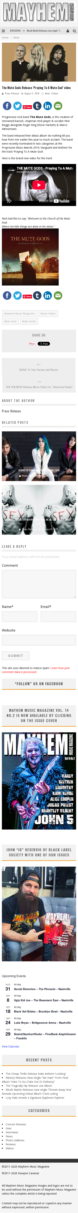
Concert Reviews (16, 1124)
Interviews (12, 1132)
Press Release (12, 93)
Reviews (11, 1144)
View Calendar (10, 1046)
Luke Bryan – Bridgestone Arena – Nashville (42, 1022)
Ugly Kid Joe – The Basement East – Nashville (43, 1000)
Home (5, 37)
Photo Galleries (15, 1140)
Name (7, 606)
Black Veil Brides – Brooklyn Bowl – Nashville (43, 1011)
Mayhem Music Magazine (19, 313)
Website (8, 630)
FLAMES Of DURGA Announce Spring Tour (39, 470)
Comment (10, 565)
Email (46, 606)
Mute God (10, 321)
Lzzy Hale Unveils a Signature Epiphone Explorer (35, 1097)
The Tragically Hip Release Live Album (29, 1085)
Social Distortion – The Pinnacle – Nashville (42, 989)
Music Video (48, 313)
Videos (54, 93)
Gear (9, 1128)
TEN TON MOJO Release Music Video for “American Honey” (39, 387)
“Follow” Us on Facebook (39, 683)
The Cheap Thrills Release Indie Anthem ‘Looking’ (36, 1073)
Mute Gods (29, 321)
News (47, 93)
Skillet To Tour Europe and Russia (38, 369)
